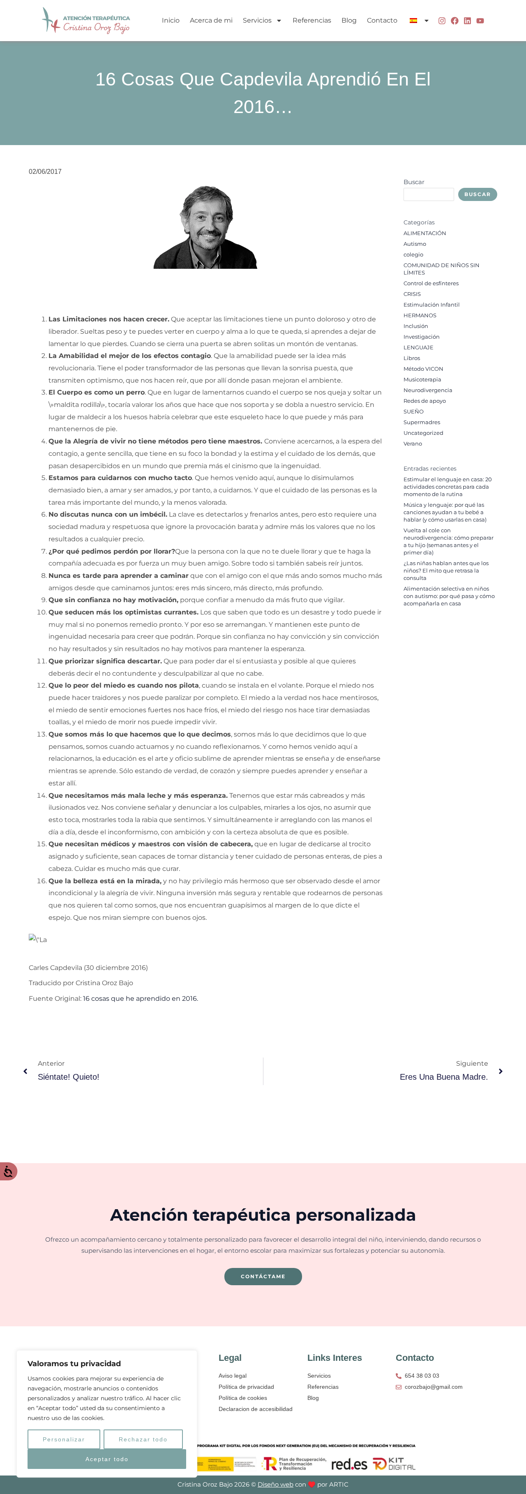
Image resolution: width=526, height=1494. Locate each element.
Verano (413, 444)
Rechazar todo (143, 1439)
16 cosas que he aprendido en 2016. (140, 998)
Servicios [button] (257, 20)
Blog (349, 20)
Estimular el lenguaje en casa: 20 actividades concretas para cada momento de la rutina (448, 486)
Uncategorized (423, 433)
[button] (419, 20)
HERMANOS (420, 315)
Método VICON (423, 369)
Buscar (414, 182)
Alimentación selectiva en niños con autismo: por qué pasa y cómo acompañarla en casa (449, 596)
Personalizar (64, 1439)
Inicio (171, 20)
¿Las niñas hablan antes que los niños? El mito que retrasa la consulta (446, 570)
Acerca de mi (211, 20)
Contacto (382, 20)
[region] (106, 1414)
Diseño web (275, 1484)
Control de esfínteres (431, 283)
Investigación (422, 337)
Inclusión (416, 326)
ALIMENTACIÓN (425, 233)
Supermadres (422, 422)
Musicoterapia (422, 379)
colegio (413, 255)
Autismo (415, 244)
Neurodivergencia (428, 390)
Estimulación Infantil (432, 305)
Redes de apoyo (425, 401)
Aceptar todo (107, 1459)
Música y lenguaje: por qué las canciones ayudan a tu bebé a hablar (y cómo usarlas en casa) (445, 512)
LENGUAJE (419, 347)
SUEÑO (414, 412)
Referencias (312, 20)
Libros (412, 358)
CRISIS (412, 294)
